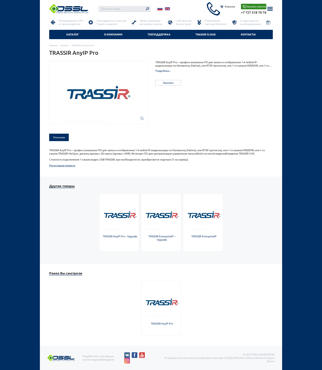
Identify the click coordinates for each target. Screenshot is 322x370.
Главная (53, 45)
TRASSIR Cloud (205, 34)
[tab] (59, 137)
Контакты (248, 34)
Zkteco (270, 361)
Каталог (72, 34)
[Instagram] (127, 359)
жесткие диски (188, 357)
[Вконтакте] (128, 354)
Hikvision (239, 357)
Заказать (168, 82)
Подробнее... (163, 70)
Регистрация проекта (62, 165)
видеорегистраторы (211, 357)
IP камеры (170, 357)
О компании (113, 34)
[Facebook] (135, 354)
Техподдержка (159, 34)
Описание (59, 137)
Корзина (230, 6)
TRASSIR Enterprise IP (83, 45)
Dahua (250, 357)
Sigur (270, 357)
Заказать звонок (256, 6)
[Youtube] (143, 354)
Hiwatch (261, 357)
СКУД (228, 357)
